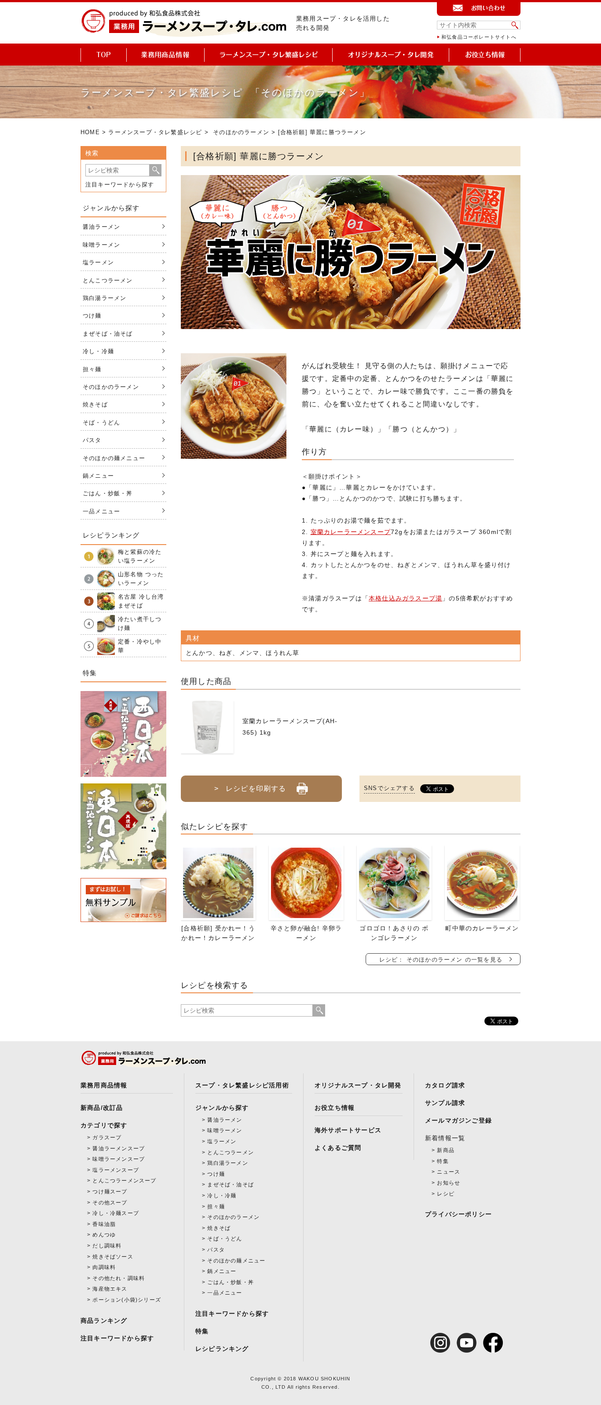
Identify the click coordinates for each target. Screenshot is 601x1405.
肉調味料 (104, 1267)
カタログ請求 (445, 1085)
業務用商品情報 (104, 1085)
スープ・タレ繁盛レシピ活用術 (242, 1085)
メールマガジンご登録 (458, 1120)
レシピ (445, 1194)
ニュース (448, 1172)
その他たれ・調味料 (118, 1278)
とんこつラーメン (108, 280)
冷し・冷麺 (98, 351)
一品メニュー (101, 511)
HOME (90, 132)
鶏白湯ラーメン (104, 298)
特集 (202, 1331)
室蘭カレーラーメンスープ (351, 531)
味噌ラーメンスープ (118, 1159)
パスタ (92, 440)
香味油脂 (104, 1224)
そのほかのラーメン (241, 132)
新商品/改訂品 (102, 1107)
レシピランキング (222, 1348)
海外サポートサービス (348, 1130)
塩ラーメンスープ (115, 1170)
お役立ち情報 (335, 1107)
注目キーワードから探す (119, 184)
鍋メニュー (98, 475)
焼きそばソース (112, 1257)
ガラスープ (106, 1137)
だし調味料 (106, 1246)
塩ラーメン (98, 262)
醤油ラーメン (101, 226)
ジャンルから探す (222, 1107)
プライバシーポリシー (458, 1214)
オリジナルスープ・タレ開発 (358, 1085)
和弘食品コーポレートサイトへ (479, 37)
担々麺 (92, 369)
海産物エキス (109, 1289)
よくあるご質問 (338, 1147)
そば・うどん (101, 422)
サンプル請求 (445, 1102)
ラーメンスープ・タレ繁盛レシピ (155, 132)
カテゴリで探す (104, 1125)
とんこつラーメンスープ (124, 1181)
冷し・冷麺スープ (115, 1213)
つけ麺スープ (109, 1192)
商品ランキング (104, 1320)
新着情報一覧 (445, 1138)
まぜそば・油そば (108, 333)
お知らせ (448, 1183)
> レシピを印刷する (250, 788)
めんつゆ (104, 1235)
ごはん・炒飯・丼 (108, 493)
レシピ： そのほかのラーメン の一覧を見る (440, 959)
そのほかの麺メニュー (114, 458)
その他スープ (109, 1203)
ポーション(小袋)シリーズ (126, 1300)
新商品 (445, 1150)
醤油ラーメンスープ (118, 1148)
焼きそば (95, 404)
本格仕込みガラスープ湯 (405, 598)
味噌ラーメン (101, 244)
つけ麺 (92, 315)
